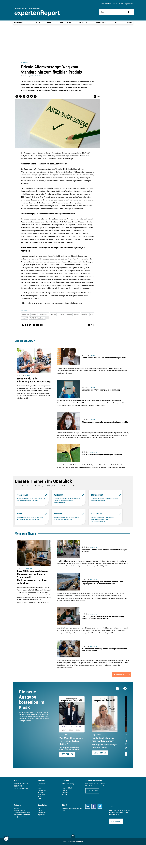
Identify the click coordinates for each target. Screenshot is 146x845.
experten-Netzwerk (19, 810)
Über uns (16, 808)
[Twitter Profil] (100, 806)
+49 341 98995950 (22, 788)
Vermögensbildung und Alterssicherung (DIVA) (38, 90)
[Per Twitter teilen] (35, 96)
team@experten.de (24, 812)
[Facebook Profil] (93, 806)
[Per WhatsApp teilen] (24, 96)
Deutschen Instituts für (81, 87)
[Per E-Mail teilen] (16, 96)
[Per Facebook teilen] (27, 96)
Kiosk (63, 810)
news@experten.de (20, 817)
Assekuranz (24, 63)
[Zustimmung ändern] (6, 838)
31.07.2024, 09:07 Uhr (36, 76)
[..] (47, 318)
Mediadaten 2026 (92, 791)
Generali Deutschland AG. (71, 90)
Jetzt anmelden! (116, 821)
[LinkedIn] (87, 806)
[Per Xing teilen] (31, 96)
